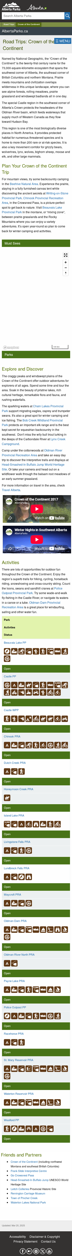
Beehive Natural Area (24, 184)
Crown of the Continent (29, 24)
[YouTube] (49, 1250)
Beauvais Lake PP (15, 642)
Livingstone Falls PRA (17, 842)
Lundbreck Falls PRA (16, 868)
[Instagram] (36, 1250)
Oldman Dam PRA (15, 921)
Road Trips (9, 24)
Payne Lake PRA (14, 981)
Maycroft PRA (12, 894)
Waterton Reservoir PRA (19, 1093)
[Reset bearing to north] (65, 273)
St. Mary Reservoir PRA (18, 1060)
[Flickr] (29, 1250)
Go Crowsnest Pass (22, 1175)
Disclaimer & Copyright (45, 1236)
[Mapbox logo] (11, 348)
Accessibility (17, 1236)
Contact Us (48, 1241)
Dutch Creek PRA (15, 763)
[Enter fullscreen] (65, 255)
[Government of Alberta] (35, 6)
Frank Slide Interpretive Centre (29, 1171)
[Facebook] (23, 1250)
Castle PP (10, 676)
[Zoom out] (65, 267)
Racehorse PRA (14, 1033)
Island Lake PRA (14, 815)
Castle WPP (11, 710)
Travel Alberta (11, 490)
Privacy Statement (25, 1241)
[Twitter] (43, 1250)
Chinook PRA (12, 736)
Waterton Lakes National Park (28, 1202)
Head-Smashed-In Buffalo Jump (30, 1180)
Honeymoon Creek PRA (18, 789)
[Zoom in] (65, 262)
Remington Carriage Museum (28, 1193)
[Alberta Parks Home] (13, 6)
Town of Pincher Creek (24, 1198)
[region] (36, 301)
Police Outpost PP (15, 1007)
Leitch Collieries (20, 1189)
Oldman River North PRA (19, 954)
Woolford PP (11, 1120)
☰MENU (62, 40)
